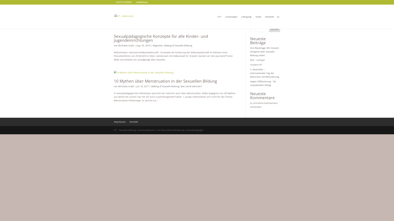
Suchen (274, 29)
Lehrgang (246, 17)
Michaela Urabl (126, 45)
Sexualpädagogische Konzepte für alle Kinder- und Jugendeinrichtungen (161, 38)
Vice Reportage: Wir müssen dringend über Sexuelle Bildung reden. (264, 52)
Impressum (120, 121)
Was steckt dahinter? (191, 86)
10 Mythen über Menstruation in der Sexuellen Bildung (165, 81)
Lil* (219, 17)
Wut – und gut (257, 59)
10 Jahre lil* (256, 64)
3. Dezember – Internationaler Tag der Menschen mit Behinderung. (265, 73)
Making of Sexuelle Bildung (178, 45)
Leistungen (231, 17)
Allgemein (158, 45)
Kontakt (269, 17)
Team (258, 17)
